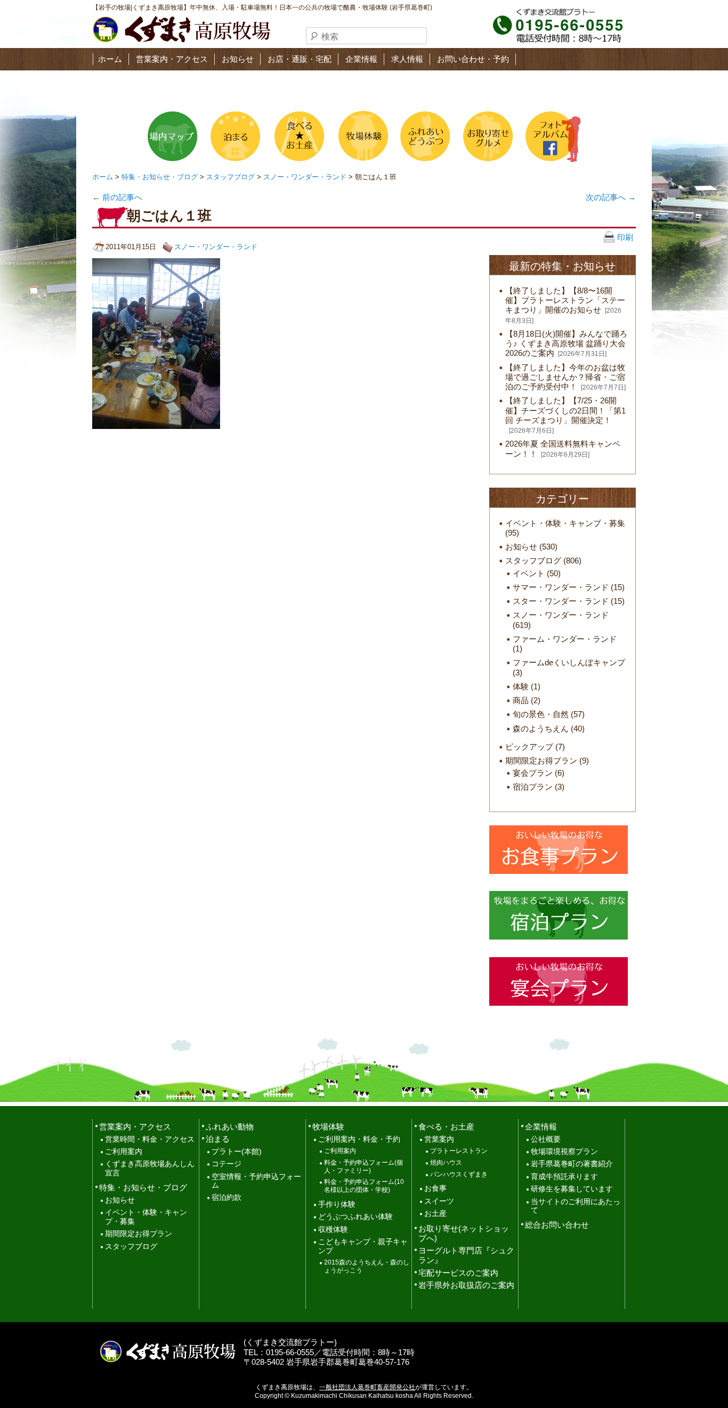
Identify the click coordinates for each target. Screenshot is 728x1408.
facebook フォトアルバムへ (550, 136)
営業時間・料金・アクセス (150, 1139)
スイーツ (439, 1201)
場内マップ (172, 136)
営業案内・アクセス (172, 58)
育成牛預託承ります (564, 1177)
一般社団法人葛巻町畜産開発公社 (367, 1387)
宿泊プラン (533, 786)
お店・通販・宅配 (299, 58)
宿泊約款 (226, 1198)
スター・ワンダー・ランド (561, 601)
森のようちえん (541, 728)
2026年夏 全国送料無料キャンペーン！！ (562, 448)
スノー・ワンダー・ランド (304, 177)
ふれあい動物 (230, 1126)
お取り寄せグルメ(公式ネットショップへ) (487, 136)
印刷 (624, 237)
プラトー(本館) (237, 1152)
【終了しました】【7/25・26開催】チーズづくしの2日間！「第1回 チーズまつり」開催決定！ (565, 410)
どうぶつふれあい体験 (355, 1217)
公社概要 (546, 1139)
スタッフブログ (230, 177)
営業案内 (439, 1139)
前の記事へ (117, 197)
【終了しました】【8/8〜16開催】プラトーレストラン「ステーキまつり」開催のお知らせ (565, 300)
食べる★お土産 (298, 136)
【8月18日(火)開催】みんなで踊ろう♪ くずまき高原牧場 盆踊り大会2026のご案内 (566, 343)
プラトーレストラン (459, 1151)
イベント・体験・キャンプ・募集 (565, 523)
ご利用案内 (123, 1152)
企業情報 (361, 58)
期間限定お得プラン (541, 760)
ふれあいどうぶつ (424, 136)
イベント (529, 573)
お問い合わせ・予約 (473, 58)
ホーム (110, 58)
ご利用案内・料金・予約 (359, 1139)
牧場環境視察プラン (564, 1152)
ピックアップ (529, 746)
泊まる (235, 136)
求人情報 (407, 58)
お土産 (435, 1214)
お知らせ (238, 58)
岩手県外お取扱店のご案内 (466, 1285)
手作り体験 (336, 1204)
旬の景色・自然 (541, 714)
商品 (521, 700)
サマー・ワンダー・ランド (561, 587)
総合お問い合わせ (557, 1224)
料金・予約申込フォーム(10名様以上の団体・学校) (364, 1186)
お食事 (435, 1188)
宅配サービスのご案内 (458, 1272)
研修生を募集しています (572, 1189)
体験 (521, 686)
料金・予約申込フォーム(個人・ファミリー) (363, 1166)
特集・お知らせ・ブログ (160, 177)
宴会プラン (533, 772)
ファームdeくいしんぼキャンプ (569, 662)
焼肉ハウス (446, 1162)
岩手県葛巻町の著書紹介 (572, 1164)
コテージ (226, 1164)
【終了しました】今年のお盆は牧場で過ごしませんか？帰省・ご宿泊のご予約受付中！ (565, 377)
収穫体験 (333, 1230)
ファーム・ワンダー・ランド (565, 638)
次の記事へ (611, 197)
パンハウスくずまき (459, 1174)
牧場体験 (361, 136)
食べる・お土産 (446, 1126)
